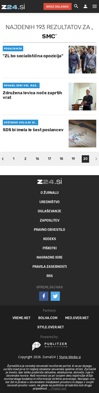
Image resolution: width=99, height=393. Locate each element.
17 (49, 159)
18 (61, 159)
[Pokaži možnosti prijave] (85, 6)
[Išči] (76, 6)
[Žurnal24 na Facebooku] (43, 296)
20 (85, 159)
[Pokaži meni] (92, 6)
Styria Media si (70, 357)
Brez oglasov (57, 6)
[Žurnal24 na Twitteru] (55, 296)
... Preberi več (57, 388)
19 (73, 159)
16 (37, 159)
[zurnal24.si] (13, 6)
